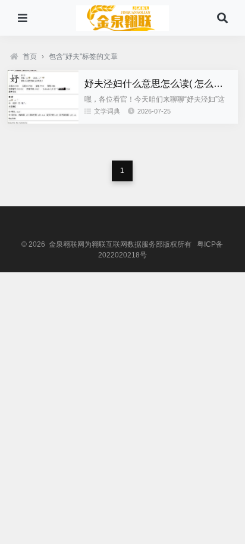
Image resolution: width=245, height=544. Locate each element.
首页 (30, 56)
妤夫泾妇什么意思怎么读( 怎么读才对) (164, 83)
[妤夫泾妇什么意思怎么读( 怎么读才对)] (42, 120)
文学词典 (107, 111)
